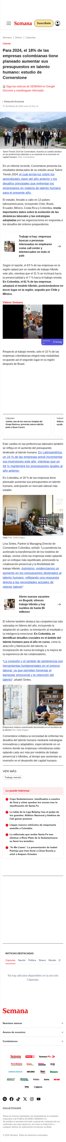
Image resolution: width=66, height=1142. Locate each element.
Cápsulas (31, 37)
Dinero (18, 37)
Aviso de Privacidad (15, 1108)
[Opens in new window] (11, 1099)
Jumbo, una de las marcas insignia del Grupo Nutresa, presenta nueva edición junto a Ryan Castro (24, 425)
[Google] (5, 1099)
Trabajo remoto (13, 777)
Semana (7, 37)
